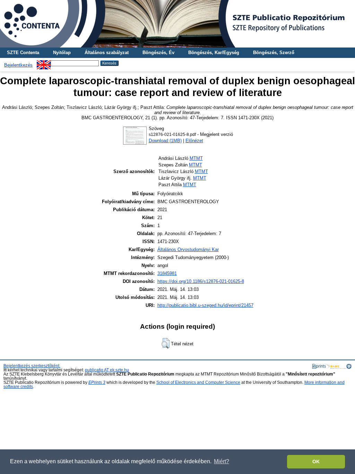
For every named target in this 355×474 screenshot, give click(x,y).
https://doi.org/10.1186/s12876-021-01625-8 (200, 281)
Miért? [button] (221, 461)
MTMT (196, 158)
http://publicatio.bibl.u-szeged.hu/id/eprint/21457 (205, 305)
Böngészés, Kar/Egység (213, 52)
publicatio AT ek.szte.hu (107, 370)
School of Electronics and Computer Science (198, 382)
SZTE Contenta (23, 52)
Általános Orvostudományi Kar (188, 249)
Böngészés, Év (158, 52)
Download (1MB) (165, 140)
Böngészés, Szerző (273, 52)
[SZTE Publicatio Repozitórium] (177, 24)
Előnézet (194, 140)
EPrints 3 (96, 382)
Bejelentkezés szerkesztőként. (31, 366)
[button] (166, 343)
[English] (44, 63)
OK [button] (316, 461)
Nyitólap (62, 52)
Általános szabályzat (107, 52)
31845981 (167, 273)
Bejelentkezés (18, 65)
